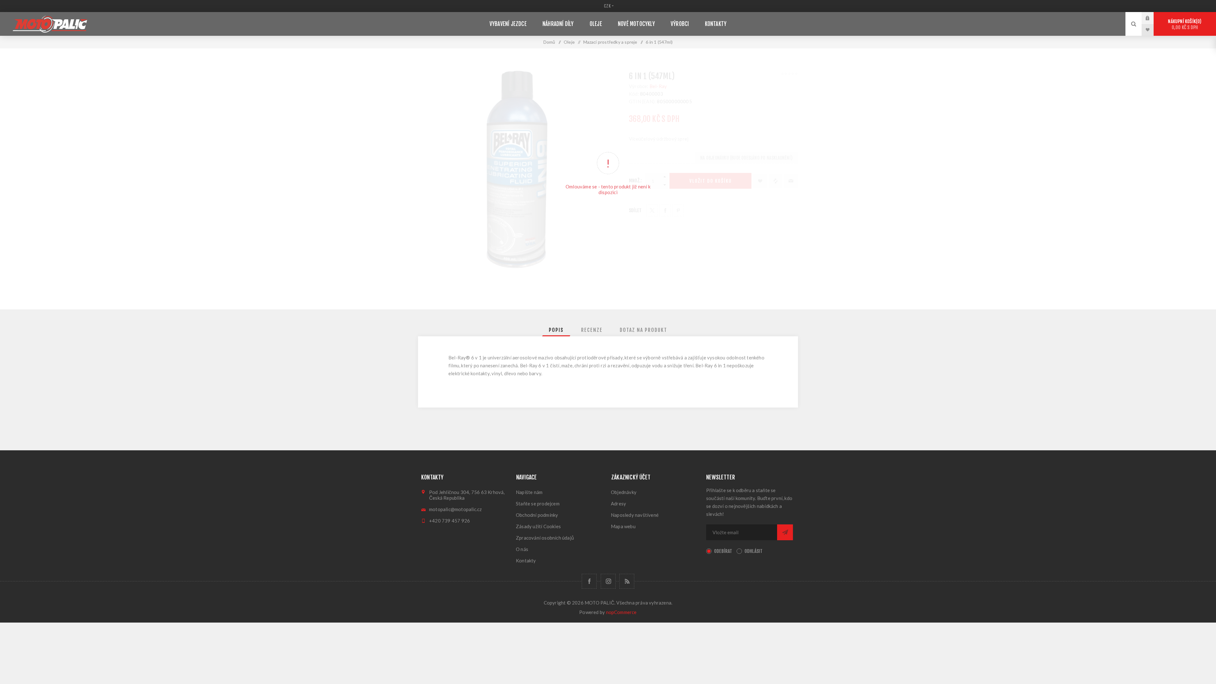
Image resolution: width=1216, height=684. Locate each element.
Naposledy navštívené (635, 515)
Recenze (592, 330)
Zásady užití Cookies (538, 526)
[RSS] (626, 581)
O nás (522, 549)
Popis (556, 330)
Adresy (618, 503)
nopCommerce (621, 612)
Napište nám (529, 492)
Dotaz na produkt (643, 330)
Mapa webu (623, 526)
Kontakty (526, 560)
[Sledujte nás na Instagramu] (608, 581)
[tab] (556, 330)
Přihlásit (1152, 18)
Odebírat (723, 551)
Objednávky (623, 492)
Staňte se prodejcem (538, 503)
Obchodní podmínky (537, 515)
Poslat (785, 532)
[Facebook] (589, 581)
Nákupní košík (1184, 24)
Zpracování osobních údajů (545, 538)
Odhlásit (753, 551)
